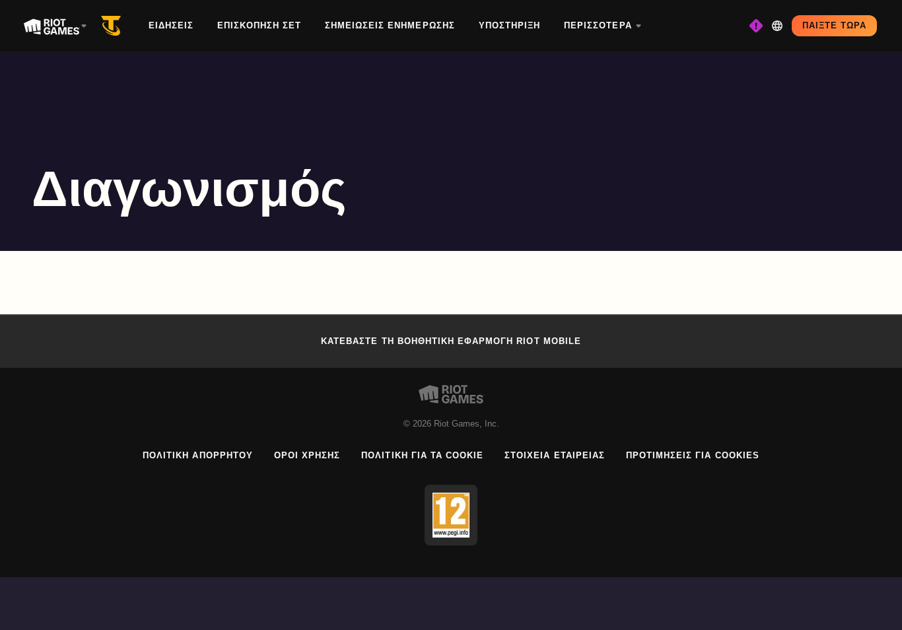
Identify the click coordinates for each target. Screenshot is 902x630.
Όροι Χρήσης (307, 455)
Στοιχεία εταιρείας (554, 455)
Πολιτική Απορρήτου (198, 455)
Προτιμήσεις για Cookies (692, 455)
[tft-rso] (113, 26)
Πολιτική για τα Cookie (422, 455)
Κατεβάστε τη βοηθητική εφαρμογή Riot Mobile (451, 341)
